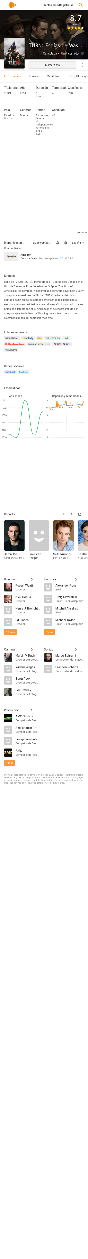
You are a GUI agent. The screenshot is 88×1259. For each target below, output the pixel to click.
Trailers (34, 76)
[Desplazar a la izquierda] (63, 514)
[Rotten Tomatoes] (15, 346)
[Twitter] (24, 374)
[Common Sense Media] (39, 346)
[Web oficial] (12, 340)
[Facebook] (11, 374)
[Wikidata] (12, 352)
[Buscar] (81, 5)
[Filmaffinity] (28, 340)
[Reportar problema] (58, 243)
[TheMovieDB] (53, 340)
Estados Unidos (9, 117)
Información (12, 76)
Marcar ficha (52, 64)
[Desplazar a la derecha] (72, 514)
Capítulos (53, 76)
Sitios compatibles (42, 242)
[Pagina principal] (12, 7)
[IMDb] (40, 340)
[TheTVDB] (67, 340)
